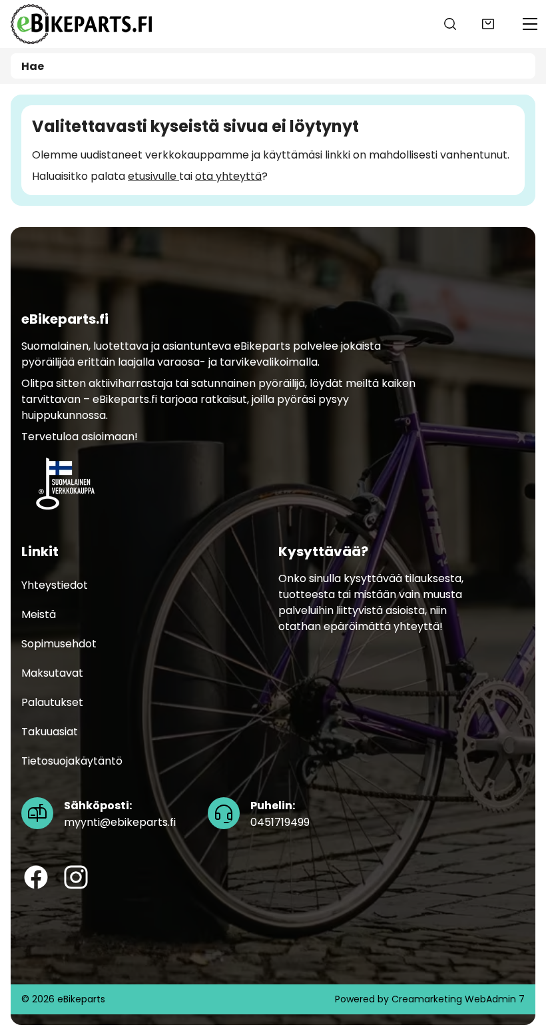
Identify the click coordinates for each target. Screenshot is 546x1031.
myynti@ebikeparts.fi (120, 815)
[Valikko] (530, 24)
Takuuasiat (49, 732)
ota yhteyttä (228, 176)
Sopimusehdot (59, 644)
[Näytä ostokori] (488, 24)
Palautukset (52, 703)
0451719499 (280, 815)
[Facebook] (36, 877)
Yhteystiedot (54, 585)
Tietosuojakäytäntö (72, 761)
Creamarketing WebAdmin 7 (458, 999)
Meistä (38, 615)
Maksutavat (52, 673)
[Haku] (450, 24)
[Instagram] (76, 877)
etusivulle (153, 176)
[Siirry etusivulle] (81, 24)
